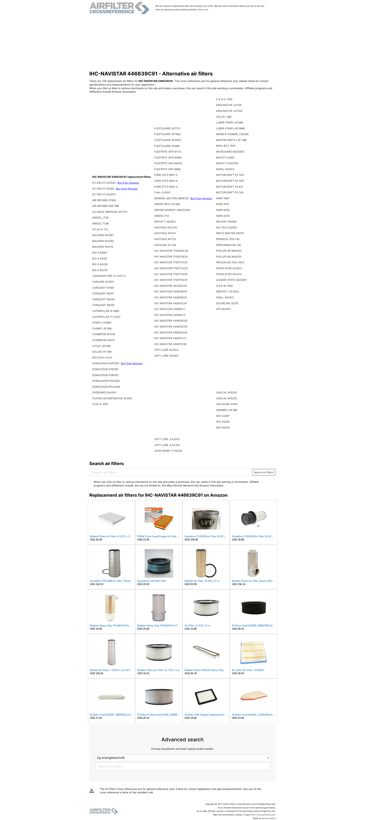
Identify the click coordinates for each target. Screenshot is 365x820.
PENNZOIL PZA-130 (227, 239)
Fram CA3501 (162, 192)
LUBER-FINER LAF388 (229, 122)
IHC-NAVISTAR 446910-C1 (170, 338)
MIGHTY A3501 (225, 157)
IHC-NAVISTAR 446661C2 (170, 314)
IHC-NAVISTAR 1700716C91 (170, 279)
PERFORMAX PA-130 (228, 245)
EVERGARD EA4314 (104, 392)
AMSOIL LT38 (100, 217)
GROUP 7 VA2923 (164, 221)
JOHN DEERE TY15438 (168, 450)
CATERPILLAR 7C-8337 (106, 316)
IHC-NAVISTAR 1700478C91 (171, 256)
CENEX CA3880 (101, 322)
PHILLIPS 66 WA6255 (228, 256)
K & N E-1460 (224, 99)
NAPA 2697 (223, 198)
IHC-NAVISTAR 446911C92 (170, 344)
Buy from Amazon (128, 182)
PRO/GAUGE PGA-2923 (230, 262)
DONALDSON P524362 (106, 380)
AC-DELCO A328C (103, 188)
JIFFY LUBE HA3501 (166, 355)
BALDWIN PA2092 (103, 241)
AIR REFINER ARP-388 (105, 205)
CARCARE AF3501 (103, 281)
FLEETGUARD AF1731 (167, 128)
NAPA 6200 (223, 209)
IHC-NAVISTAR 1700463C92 (171, 250)
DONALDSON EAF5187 (106, 363)
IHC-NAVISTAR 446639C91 (170, 297)
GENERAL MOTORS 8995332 (172, 198)
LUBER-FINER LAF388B (230, 128)
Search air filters (264, 472)
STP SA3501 (223, 309)
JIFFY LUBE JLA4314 (167, 445)
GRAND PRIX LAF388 (167, 204)
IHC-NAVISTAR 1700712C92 (171, 268)
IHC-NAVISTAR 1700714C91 (171, 274)
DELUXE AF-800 (102, 351)
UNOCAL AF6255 (226, 398)
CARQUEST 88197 (103, 293)
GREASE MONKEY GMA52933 (172, 209)
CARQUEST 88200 (103, 299)
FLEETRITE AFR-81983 (168, 157)
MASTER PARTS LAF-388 (231, 140)
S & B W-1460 (224, 285)
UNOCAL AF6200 (226, 392)
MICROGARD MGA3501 (230, 151)
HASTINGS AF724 (165, 239)
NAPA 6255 (223, 215)
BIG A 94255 (100, 270)
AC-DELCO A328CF (104, 194)
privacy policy (269, 818)
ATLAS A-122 (100, 229)
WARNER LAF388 (226, 410)
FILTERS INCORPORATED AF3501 (112, 398)
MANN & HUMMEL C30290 (232, 134)
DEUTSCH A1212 (102, 357)
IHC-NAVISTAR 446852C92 (170, 326)
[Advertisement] (182, 42)
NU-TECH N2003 (226, 227)
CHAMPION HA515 (103, 340)
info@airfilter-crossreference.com (259, 815)
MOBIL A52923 (225, 169)
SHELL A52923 (225, 297)
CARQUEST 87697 (103, 287)
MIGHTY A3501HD (227, 163)
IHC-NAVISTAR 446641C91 (170, 303)
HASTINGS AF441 (165, 233)
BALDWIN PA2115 (102, 246)
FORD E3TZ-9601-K (166, 180)
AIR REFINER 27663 (104, 200)
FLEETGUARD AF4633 (167, 140)
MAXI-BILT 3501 (226, 145)
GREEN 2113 (161, 215)
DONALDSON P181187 (105, 369)
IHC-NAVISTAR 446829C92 (170, 320)
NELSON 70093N (226, 221)
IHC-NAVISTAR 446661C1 (169, 309)
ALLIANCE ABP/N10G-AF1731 (109, 211)
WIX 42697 (223, 415)
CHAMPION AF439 (103, 334)
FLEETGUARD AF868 (166, 145)
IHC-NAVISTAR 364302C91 (170, 285)
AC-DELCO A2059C (104, 182)
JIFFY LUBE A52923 (166, 349)
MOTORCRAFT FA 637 (229, 186)
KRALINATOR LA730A (229, 110)
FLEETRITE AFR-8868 (167, 169)
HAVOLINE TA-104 (165, 245)
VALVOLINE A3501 (227, 404)
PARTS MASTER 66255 (230, 233)
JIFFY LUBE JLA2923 (167, 439)
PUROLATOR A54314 (229, 274)
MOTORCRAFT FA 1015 (230, 174)
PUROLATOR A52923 (229, 268)
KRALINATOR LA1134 (229, 105)
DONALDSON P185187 (105, 375)
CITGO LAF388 (101, 346)
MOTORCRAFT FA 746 (229, 192)
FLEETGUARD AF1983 (167, 134)
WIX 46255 (223, 427)
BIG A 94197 (99, 258)
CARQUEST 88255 (103, 305)
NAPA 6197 (222, 204)
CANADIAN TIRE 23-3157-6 (108, 275)
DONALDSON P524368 (106, 386)
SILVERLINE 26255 (227, 303)
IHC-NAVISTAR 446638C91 (170, 291)
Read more (203, 9)
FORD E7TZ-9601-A (166, 186)
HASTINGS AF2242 (165, 227)
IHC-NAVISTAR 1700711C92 (170, 262)
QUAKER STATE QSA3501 (231, 279)
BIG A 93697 (99, 252)
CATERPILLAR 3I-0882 (105, 310)
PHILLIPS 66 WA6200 (228, 250)
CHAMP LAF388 (102, 328)
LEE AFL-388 (223, 116)
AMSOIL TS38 (100, 223)
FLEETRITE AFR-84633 (168, 163)
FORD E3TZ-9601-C (166, 174)
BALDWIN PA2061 (102, 235)
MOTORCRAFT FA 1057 (230, 180)
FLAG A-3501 (100, 404)
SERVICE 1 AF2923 (227, 291)
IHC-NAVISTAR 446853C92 (170, 332)
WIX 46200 (223, 421)
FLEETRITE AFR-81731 (167, 151)
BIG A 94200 (100, 264)
